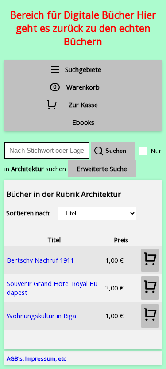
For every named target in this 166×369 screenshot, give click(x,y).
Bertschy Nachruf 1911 (40, 260)
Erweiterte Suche (102, 168)
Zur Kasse (83, 104)
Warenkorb (83, 87)
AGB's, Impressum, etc (36, 358)
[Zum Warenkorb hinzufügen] (150, 260)
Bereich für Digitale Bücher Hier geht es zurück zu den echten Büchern (83, 28)
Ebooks (83, 122)
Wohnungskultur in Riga (41, 315)
